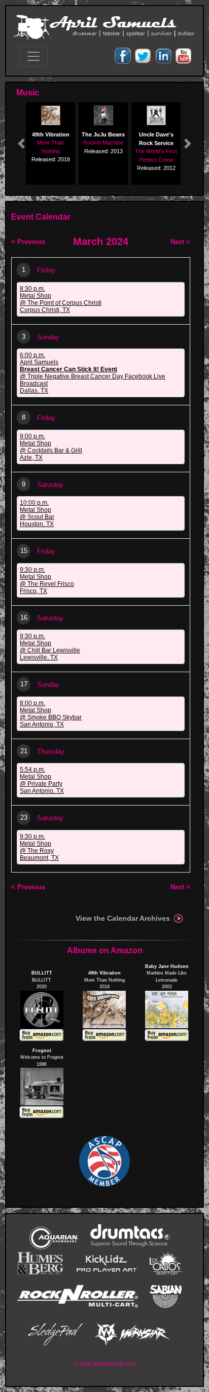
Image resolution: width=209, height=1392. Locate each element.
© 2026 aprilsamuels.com (105, 1364)
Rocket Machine (103, 143)
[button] (21, 143)
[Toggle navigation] (33, 56)
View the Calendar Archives (123, 918)
